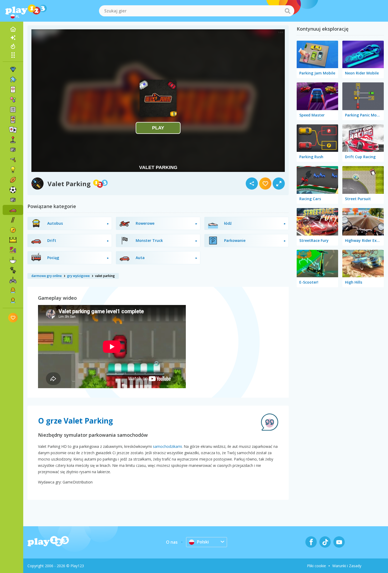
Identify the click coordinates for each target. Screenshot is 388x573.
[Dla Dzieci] (13, 300)
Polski (203, 542)
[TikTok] (325, 542)
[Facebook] (311, 542)
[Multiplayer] (13, 280)
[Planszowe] (13, 150)
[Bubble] (13, 100)
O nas (172, 542)
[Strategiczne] (13, 240)
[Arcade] (13, 140)
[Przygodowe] (13, 230)
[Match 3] (13, 69)
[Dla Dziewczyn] (13, 290)
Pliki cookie (316, 565)
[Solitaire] (13, 130)
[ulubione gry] (13, 317)
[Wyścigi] (13, 210)
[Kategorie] (13, 55)
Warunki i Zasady (346, 565)
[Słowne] (13, 110)
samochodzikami (167, 446)
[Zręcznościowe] (13, 220)
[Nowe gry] (13, 37)
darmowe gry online (46, 276)
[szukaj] (287, 10)
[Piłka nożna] (13, 190)
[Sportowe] (13, 180)
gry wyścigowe (78, 276)
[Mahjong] (13, 89)
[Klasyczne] (13, 200)
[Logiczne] (13, 170)
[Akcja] (13, 160)
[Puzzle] (13, 79)
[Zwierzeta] (13, 270)
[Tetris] (13, 250)
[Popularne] (13, 46)
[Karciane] (13, 120)
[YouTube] (339, 542)
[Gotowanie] (13, 260)
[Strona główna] (13, 29)
